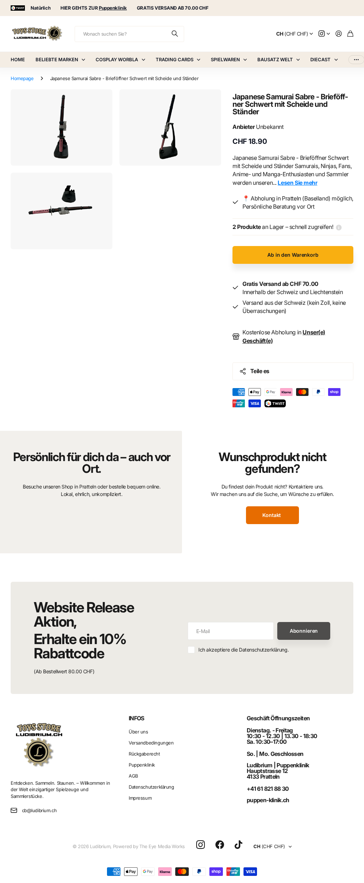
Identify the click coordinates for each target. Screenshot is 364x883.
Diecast (320, 59)
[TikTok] (238, 845)
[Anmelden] (339, 34)
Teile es (259, 371)
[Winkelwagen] (350, 34)
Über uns (138, 732)
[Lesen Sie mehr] (324, 34)
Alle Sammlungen (85, 60)
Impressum (140, 798)
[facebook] (219, 845)
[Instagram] (200, 845)
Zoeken (175, 34)
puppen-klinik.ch (268, 800)
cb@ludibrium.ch (39, 810)
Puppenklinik (142, 765)
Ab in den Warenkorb (292, 255)
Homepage (22, 78)
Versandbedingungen (151, 743)
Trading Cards (174, 59)
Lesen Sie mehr (297, 182)
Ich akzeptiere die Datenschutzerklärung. (243, 650)
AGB (133, 776)
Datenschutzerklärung (151, 787)
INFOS (136, 718)
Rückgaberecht (144, 754)
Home (18, 59)
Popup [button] (339, 227)
